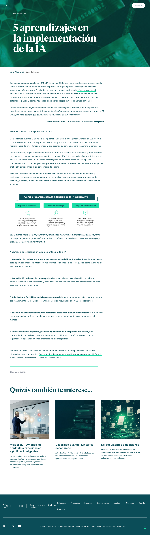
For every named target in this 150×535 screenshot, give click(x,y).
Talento (142, 503)
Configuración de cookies (85, 526)
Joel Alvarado (17, 71)
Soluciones (61, 503)
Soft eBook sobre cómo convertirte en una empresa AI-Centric (70, 354)
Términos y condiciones (106, 526)
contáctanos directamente (25, 357)
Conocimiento (103, 503)
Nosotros (130, 503)
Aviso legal (121, 526)
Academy (117, 503)
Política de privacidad (66, 526)
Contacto (61, 509)
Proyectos (75, 503)
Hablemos (138, 5)
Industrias (88, 503)
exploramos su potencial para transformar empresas (75, 145)
